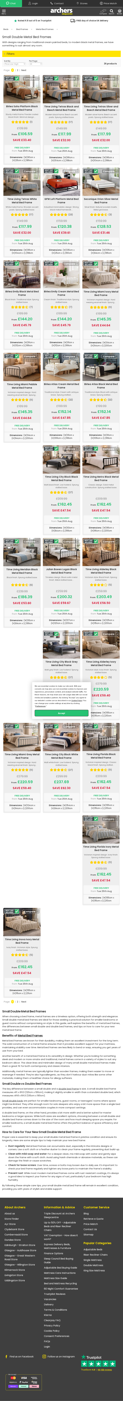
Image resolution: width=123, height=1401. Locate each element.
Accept (61, 713)
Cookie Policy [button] (76, 700)
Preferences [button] (40, 706)
